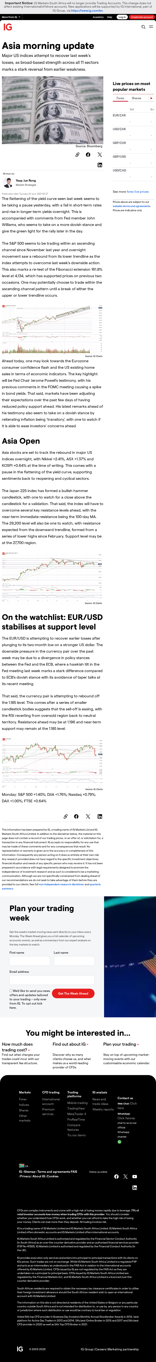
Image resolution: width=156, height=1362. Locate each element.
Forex (120, 98)
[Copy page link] (77, 155)
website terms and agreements (131, 206)
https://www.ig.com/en (87, 10)
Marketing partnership (123, 1349)
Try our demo (76, 1135)
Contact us (125, 1098)
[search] (143, 27)
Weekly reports (103, 1109)
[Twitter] (100, 155)
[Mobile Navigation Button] (151, 27)
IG (21, 1171)
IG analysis (99, 1092)
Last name (61, 952)
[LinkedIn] (100, 165)
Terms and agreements (53, 1171)
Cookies (52, 1176)
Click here (125, 1118)
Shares (136, 98)
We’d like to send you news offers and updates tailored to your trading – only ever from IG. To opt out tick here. (30, 999)
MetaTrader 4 (76, 1114)
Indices (24, 1104)
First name (17, 952)
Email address (19, 971)
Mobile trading (77, 1103)
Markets (25, 1092)
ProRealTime (76, 1119)
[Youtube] (134, 1176)
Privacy (25, 1176)
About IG (39, 1176)
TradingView (76, 1108)
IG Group (87, 1349)
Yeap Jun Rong (26, 180)
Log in (122, 16)
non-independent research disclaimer (61, 884)
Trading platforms (74, 1094)
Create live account (142, 16)
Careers (100, 1349)
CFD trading (51, 1092)
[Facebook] (89, 155)
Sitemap (30, 1171)
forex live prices (138, 191)
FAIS (74, 1171)
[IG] (8, 27)
